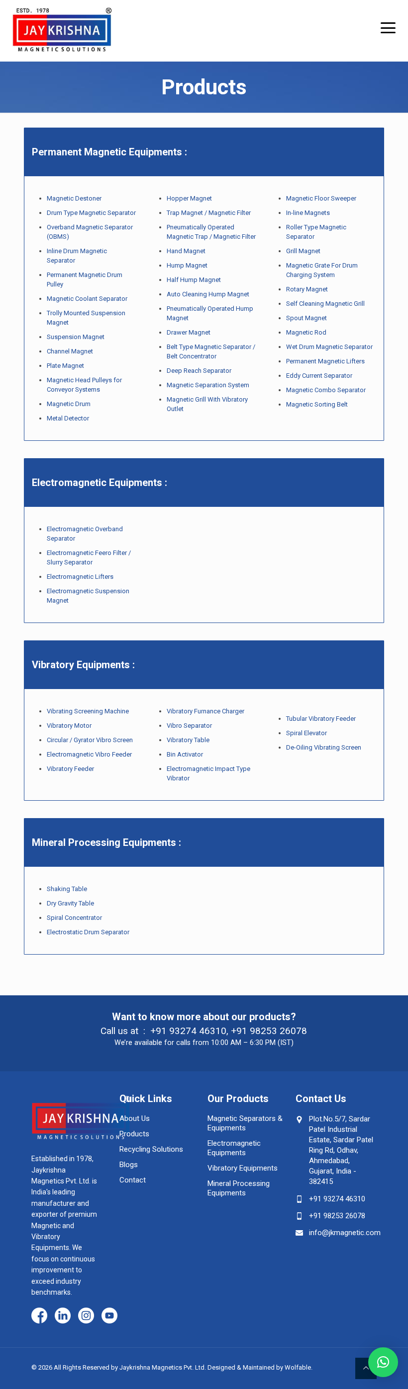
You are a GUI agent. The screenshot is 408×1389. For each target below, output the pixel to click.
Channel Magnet (70, 351)
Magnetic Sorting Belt (317, 404)
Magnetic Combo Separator (326, 390)
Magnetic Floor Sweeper (321, 198)
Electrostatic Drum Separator (88, 932)
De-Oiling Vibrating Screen (323, 747)
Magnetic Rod (306, 332)
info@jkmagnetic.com (345, 1232)
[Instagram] (86, 1316)
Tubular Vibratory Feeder (321, 718)
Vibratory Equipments (242, 1168)
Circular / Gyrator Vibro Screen (90, 740)
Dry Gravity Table (70, 903)
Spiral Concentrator (74, 917)
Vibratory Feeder (70, 768)
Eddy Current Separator (319, 375)
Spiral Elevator (306, 733)
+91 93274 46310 (188, 1031)
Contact (132, 1180)
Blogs (128, 1164)
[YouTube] (109, 1316)
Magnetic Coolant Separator (87, 298)
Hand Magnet (186, 251)
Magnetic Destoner (74, 198)
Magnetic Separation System (209, 385)
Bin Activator (185, 754)
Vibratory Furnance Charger (205, 711)
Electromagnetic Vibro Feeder (89, 754)
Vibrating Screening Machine (88, 711)
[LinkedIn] (63, 1316)
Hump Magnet (187, 265)
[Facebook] (39, 1316)
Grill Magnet (303, 251)
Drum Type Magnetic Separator (91, 212)
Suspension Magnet (75, 337)
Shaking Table (67, 889)
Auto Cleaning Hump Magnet (208, 294)
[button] (383, 1362)
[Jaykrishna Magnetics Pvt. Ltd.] (62, 26)
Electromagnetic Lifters (80, 576)
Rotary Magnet (307, 289)
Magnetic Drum (69, 404)
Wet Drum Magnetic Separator (329, 346)
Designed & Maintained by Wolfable (259, 1367)
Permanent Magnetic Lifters (325, 361)
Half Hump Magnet (194, 279)
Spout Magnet (306, 318)
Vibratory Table (188, 740)
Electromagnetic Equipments (234, 1148)
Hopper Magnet (189, 198)
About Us (134, 1118)
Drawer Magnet (188, 332)
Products (134, 1133)
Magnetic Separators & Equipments (245, 1123)
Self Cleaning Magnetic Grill (325, 303)
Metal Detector (68, 418)
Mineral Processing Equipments (238, 1188)
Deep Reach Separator (199, 370)
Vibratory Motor (69, 725)
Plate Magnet (65, 365)
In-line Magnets (308, 212)
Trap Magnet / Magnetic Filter (209, 212)
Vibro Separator (189, 725)
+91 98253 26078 (269, 1031)
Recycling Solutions (151, 1149)
